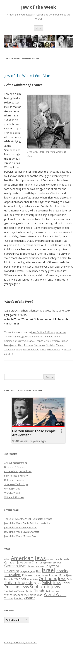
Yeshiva (8, 598)
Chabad (27, 562)
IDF (38, 571)
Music (7, 579)
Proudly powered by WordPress (20, 642)
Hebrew (40, 566)
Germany (55, 340)
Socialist (50, 345)
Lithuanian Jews (41, 575)
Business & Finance (14, 467)
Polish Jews (51, 582)
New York (18, 578)
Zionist (29, 597)
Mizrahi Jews (65, 575)
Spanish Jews (10, 591)
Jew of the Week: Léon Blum (27, 75)
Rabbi (66, 583)
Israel (48, 570)
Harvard (31, 566)
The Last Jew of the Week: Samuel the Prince (28, 518)
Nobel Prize (32, 579)
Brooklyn (65, 559)
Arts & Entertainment (15, 462)
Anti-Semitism (34, 336)
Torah (39, 590)
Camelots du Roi (52, 336)
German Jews (15, 565)
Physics (37, 583)
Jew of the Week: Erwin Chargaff (21, 531)
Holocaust (11, 571)
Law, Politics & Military (43, 332)
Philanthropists (18, 582)
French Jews (42, 340)
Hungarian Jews (27, 571)
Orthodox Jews (52, 578)
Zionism (18, 598)
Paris (69, 579)
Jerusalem (12, 574)
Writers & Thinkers (14, 497)
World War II (53, 349)
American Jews (28, 557)
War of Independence (16, 595)
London (53, 575)
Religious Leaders (14, 480)
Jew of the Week (38, 7)
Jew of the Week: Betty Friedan (20, 527)
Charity (37, 562)
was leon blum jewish (34, 349)
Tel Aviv (29, 591)
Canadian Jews (13, 562)
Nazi (20, 345)
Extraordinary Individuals (18, 471)
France (31, 340)
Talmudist (9, 349)
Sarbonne (39, 345)
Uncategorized (12, 488)
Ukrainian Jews (52, 591)
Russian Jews (16, 587)
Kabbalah (27, 575)
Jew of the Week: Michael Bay (20, 536)
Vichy (19, 349)
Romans (28, 345)
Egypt (46, 562)
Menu (38, 28)
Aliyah (7, 559)
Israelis (62, 570)
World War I (36, 595)
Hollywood (52, 566)
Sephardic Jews (45, 587)
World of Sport (12, 493)
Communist (10, 340)
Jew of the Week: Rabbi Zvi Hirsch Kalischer (27, 523)
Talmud (60, 345)
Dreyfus (22, 340)
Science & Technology (16, 484)
